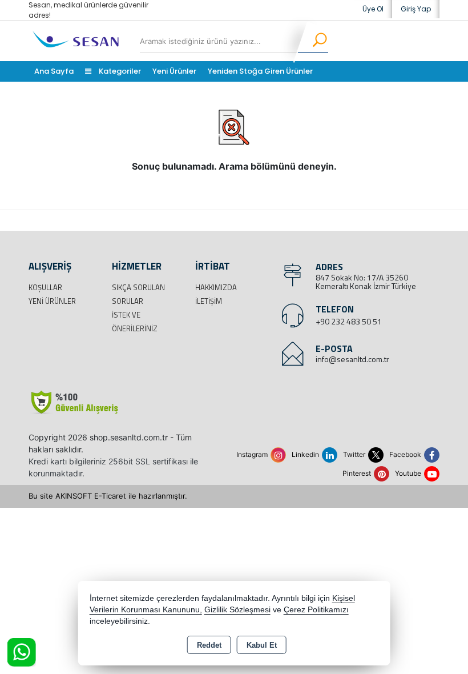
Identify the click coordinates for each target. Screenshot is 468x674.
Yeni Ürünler (52, 301)
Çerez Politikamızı (316, 609)
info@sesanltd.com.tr (352, 359)
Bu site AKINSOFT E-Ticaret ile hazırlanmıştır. (108, 495)
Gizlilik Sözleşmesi (237, 609)
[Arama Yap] (312, 41)
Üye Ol (373, 9)
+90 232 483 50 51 (349, 321)
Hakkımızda (216, 287)
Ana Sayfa (54, 71)
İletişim (208, 301)
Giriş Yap (416, 9)
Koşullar (45, 287)
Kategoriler (119, 71)
